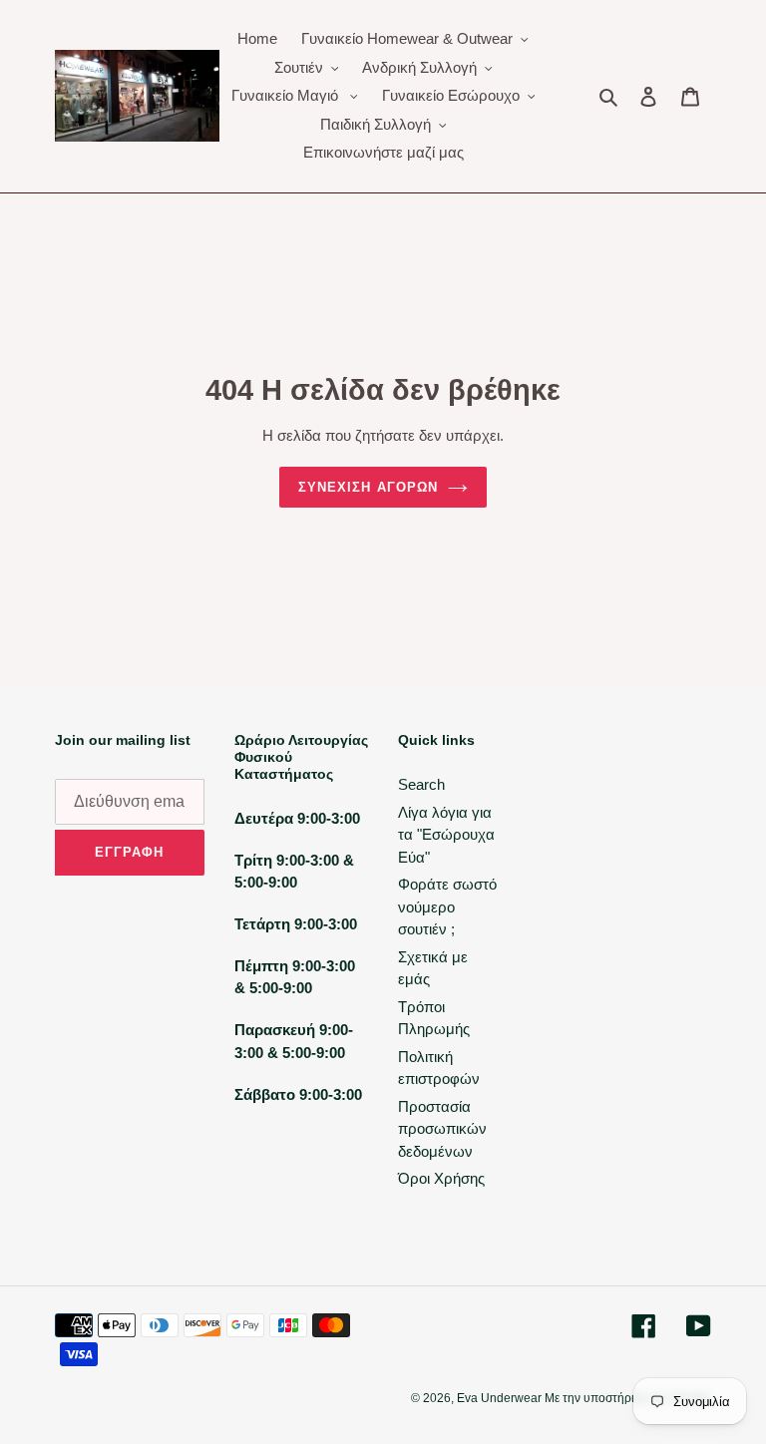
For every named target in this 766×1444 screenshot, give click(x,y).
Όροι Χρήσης (441, 1178)
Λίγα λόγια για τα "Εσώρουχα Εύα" (446, 835)
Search (421, 784)
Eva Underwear (501, 1398)
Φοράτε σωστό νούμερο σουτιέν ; (447, 906)
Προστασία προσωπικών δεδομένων (442, 1129)
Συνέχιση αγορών (368, 487)
